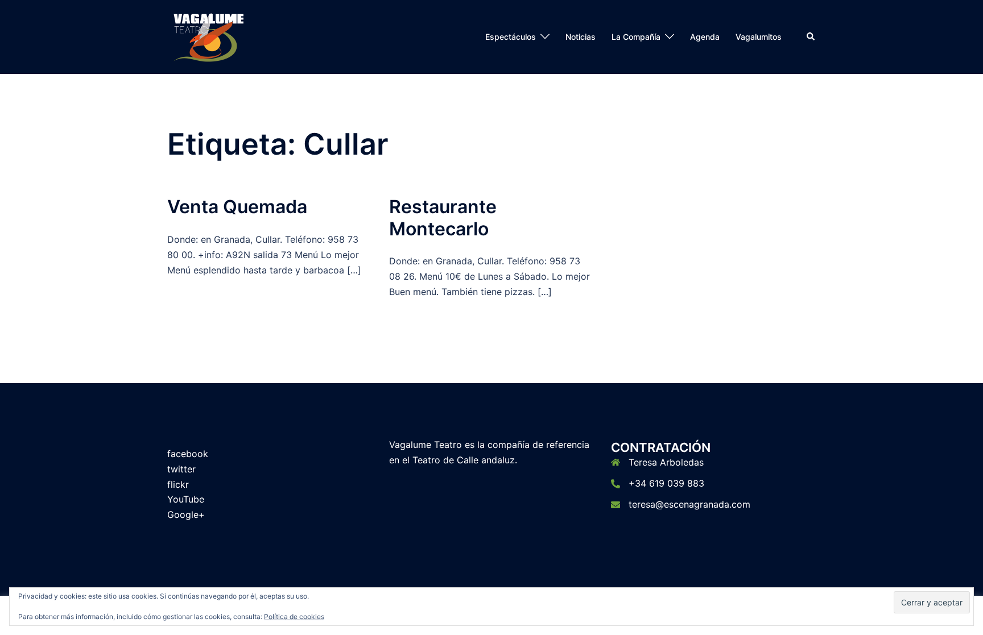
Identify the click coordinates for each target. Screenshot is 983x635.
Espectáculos (510, 36)
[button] (811, 36)
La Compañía (636, 36)
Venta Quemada (237, 207)
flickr (178, 484)
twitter (181, 469)
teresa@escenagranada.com (689, 504)
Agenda (705, 36)
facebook (187, 453)
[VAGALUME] (209, 35)
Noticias (580, 36)
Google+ (186, 514)
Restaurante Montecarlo (443, 217)
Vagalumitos (759, 36)
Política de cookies (294, 616)
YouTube (185, 499)
